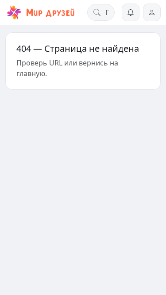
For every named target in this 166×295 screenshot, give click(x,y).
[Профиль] (152, 12)
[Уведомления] (130, 12)
